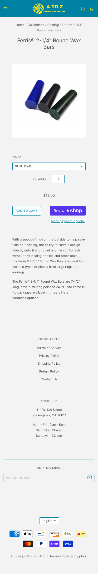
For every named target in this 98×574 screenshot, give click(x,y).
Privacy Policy (49, 356)
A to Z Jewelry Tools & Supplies (62, 556)
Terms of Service (49, 348)
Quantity (39, 179)
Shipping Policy (49, 363)
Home (20, 25)
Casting (53, 25)
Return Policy (49, 371)
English (47, 521)
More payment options (68, 221)
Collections (36, 25)
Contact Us (49, 379)
